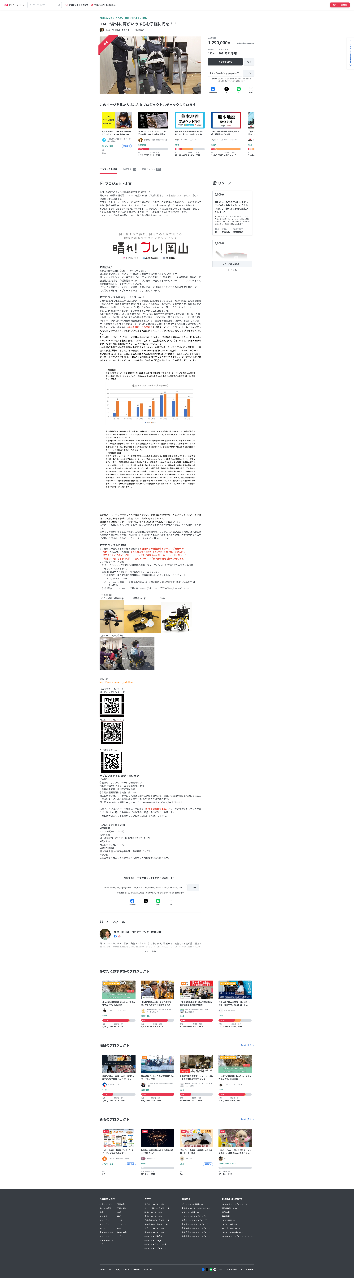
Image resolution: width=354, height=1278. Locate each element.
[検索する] (59, 5)
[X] (226, 89)
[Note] (251, 89)
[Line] (239, 89)
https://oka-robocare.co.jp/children (116, 682)
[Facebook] (213, 89)
